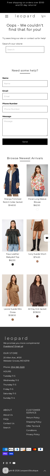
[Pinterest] (10, 463)
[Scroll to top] (44, 470)
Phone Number (9, 103)
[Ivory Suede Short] (37, 235)
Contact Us (8, 423)
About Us (8, 415)
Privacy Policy (33, 434)
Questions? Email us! (13, 346)
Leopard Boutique (29, 470)
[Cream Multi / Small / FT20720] (37, 209)
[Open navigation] (7, 16)
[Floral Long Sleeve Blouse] (37, 180)
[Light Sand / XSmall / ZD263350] (12, 319)
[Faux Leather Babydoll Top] (12, 235)
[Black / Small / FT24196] (12, 264)
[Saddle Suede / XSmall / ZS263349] (37, 261)
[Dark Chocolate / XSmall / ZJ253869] (37, 316)
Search (6, 427)
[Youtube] (14, 463)
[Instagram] (6, 463)
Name (5, 78)
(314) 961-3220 (18, 367)
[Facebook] (3, 463)
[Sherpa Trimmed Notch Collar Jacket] (12, 180)
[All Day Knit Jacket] (37, 290)
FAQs (5, 419)
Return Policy (32, 417)
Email (5, 91)
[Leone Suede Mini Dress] (12, 290)
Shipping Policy (33, 422)
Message (6, 116)
